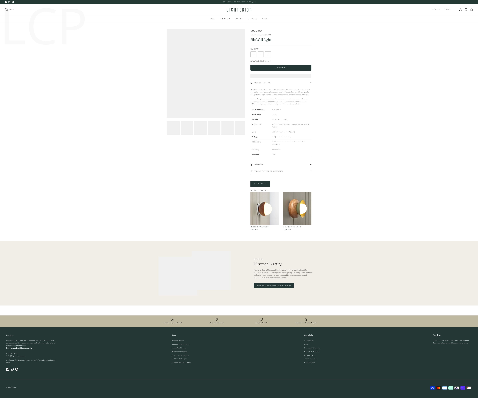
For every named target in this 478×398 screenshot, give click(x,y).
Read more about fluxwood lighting (274, 285)
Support (436, 9)
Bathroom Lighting (179, 351)
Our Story (225, 19)
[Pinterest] (13, 2)
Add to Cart (280, 68)
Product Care (309, 362)
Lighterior (14, 387)
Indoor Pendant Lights (180, 344)
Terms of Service (310, 359)
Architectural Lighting (180, 355)
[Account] (460, 9)
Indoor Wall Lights (179, 348)
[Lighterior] (239, 9)
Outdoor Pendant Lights (181, 362)
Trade (448, 9)
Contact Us (308, 340)
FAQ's (306, 344)
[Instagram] (9, 2)
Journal (239, 19)
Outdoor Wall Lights (179, 359)
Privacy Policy (309, 355)
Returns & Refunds (311, 351)
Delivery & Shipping (312, 348)
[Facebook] (6, 2)
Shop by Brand (178, 340)
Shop (212, 19)
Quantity (254, 49)
